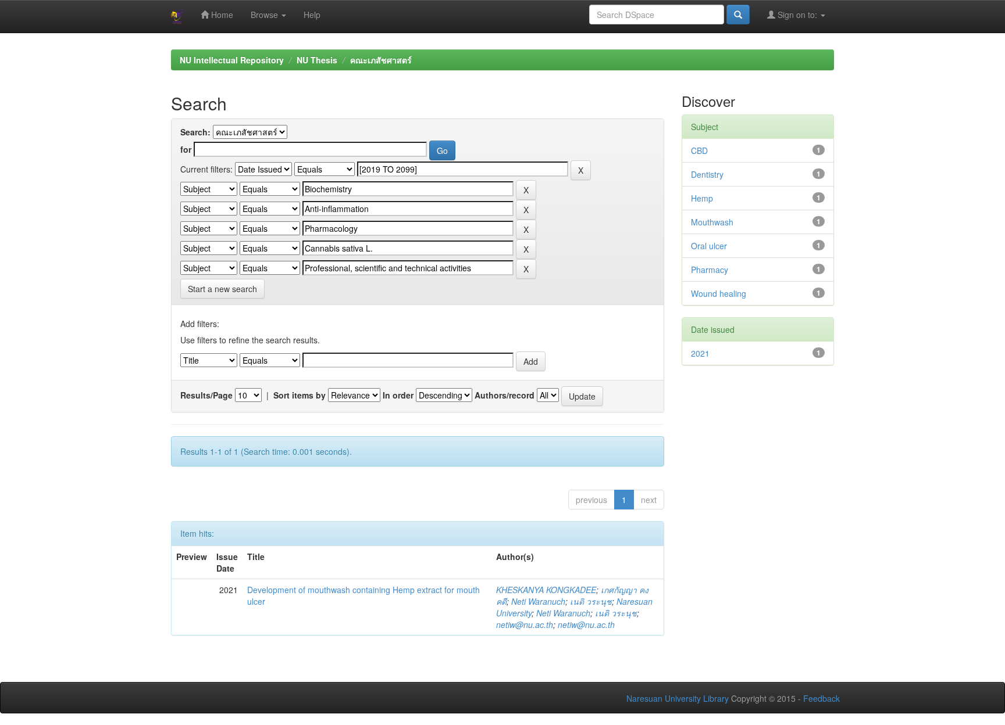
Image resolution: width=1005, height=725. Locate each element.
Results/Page (206, 395)
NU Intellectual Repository (232, 60)
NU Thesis (317, 60)
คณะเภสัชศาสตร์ (381, 60)
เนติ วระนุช (591, 601)
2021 (700, 353)
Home (221, 14)
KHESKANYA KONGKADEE (546, 589)
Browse (265, 14)
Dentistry (707, 174)
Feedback (821, 698)
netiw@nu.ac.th (524, 624)
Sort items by (299, 395)
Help (312, 14)
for (185, 149)
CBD (699, 150)
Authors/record (504, 395)
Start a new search (222, 289)
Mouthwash (712, 222)
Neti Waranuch (538, 601)
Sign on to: (797, 14)
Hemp (702, 198)
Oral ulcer (709, 246)
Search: (195, 132)
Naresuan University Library (677, 698)
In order (398, 395)
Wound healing (718, 293)
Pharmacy (709, 269)
